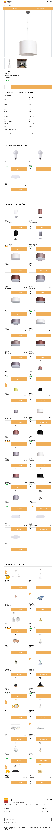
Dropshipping (44, 808)
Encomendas (15, 8)
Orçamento (31, 87)
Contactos (6, 810)
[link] (44, 799)
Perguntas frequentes (47, 810)
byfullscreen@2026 (7, 829)
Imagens (6, 73)
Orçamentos (40, 8)
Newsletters (7, 811)
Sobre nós (6, 808)
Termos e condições (13, 822)
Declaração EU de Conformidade (11, 75)
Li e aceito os (11, 822)
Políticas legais (45, 811)
